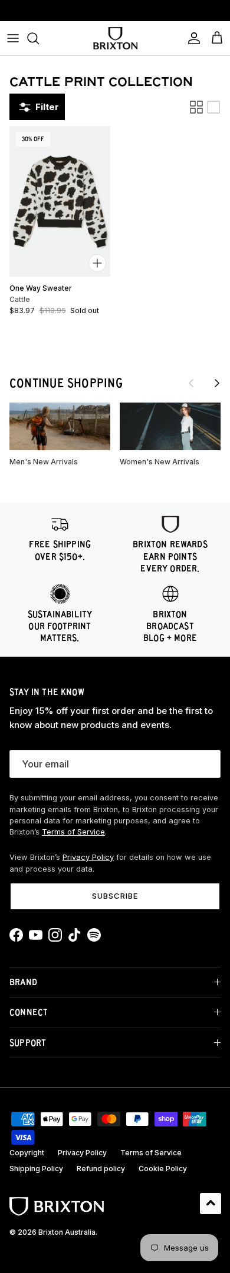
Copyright (26, 1152)
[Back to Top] (210, 1203)
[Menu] (13, 38)
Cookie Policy (163, 1168)
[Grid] (196, 107)
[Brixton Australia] (115, 38)
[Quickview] (97, 263)
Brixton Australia (67, 1232)
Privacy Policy (88, 857)
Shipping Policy (36, 1168)
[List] (213, 107)
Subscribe (115, 895)
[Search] (39, 38)
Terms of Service (73, 831)
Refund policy (101, 1168)
